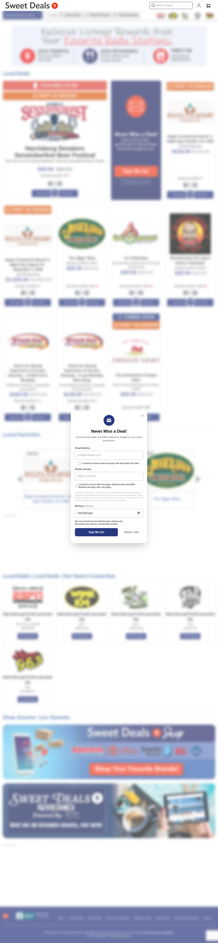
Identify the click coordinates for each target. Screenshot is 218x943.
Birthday (84, 506)
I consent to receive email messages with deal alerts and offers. (111, 463)
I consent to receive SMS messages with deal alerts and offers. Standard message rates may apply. (107, 485)
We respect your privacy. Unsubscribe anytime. (96, 524)
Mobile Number (83, 469)
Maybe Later (131, 532)
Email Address (82, 448)
